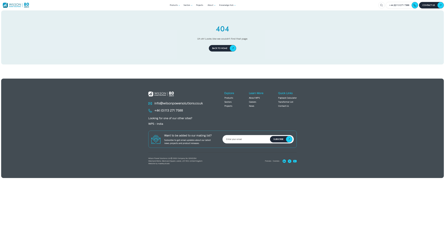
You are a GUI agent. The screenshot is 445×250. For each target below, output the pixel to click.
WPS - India (155, 123)
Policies (268, 161)
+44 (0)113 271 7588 (168, 110)
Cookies (276, 161)
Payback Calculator (287, 98)
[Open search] (381, 5)
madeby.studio (164, 163)
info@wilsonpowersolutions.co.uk (178, 103)
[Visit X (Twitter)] (289, 161)
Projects (228, 106)
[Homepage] (15, 5)
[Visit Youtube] (295, 161)
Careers (252, 102)
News (251, 106)
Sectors (228, 102)
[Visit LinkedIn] (284, 161)
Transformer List (285, 102)
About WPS (254, 98)
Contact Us (283, 106)
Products (228, 98)
